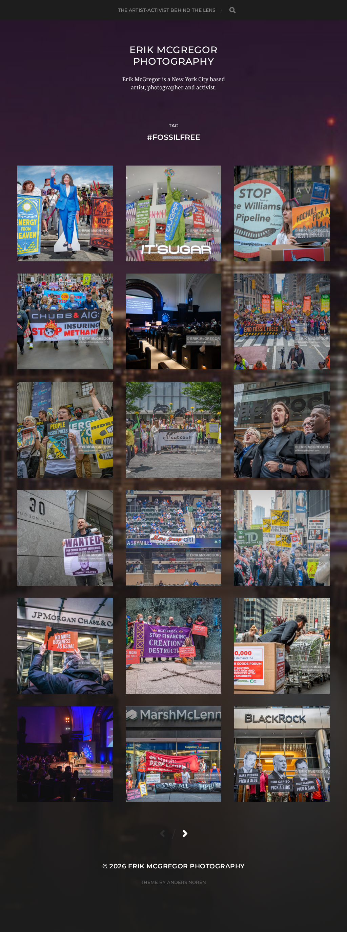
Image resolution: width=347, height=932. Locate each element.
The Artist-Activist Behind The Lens (167, 10)
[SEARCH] (232, 10)
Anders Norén (186, 882)
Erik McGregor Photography (173, 55)
